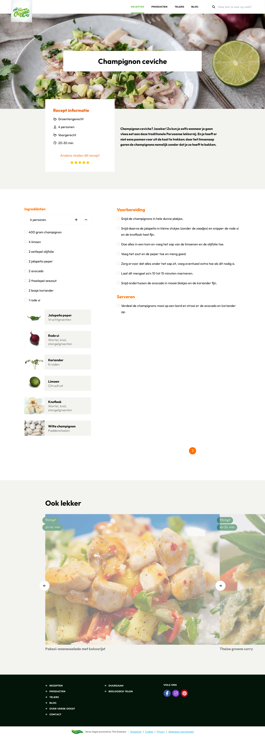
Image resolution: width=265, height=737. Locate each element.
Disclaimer (136, 731)
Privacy (161, 731)
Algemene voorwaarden (181, 731)
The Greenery (119, 731)
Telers (179, 6)
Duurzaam (116, 685)
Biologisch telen (121, 691)
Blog (194, 6)
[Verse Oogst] (21, 11)
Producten (159, 6)
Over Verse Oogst (62, 708)
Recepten (137, 6)
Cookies (149, 731)
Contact (55, 714)
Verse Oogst (91, 731)
